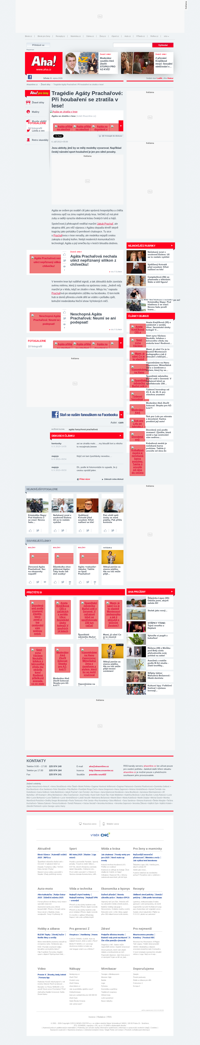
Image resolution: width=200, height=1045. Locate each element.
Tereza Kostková (59, 803)
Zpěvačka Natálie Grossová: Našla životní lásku (51, 993)
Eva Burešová (32, 789)
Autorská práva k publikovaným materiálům (59, 1028)
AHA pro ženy (136, 591)
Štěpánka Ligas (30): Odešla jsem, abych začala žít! (146, 866)
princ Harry (60, 806)
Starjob (135, 974)
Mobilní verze (112, 824)
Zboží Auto (73, 998)
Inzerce (92, 1017)
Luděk (159, 78)
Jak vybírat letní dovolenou (145, 860)
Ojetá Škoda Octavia (77, 1001)
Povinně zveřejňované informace (137, 1030)
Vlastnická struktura (74, 1030)
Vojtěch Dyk (153, 803)
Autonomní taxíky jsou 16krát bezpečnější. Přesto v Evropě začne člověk (51, 908)
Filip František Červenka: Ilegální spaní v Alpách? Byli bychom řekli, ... (51, 953)
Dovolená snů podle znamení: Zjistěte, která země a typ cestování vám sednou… (158, 434)
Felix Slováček (59, 789)
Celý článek (116, 272)
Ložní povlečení (107, 998)
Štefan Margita (159, 800)
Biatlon (87, 855)
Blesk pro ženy (44, 36)
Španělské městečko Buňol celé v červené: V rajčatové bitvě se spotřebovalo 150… (158, 380)
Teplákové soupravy (109, 992)
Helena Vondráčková (138, 789)
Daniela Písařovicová (144, 786)
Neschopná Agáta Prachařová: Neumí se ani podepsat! (93, 318)
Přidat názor (84, 479)
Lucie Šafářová (52, 798)
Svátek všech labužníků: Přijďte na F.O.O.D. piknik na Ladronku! (146, 913)
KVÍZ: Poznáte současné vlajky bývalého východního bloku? (49, 948)
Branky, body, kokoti (57, 975)
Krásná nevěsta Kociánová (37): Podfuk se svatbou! (113, 866)
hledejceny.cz (74, 974)
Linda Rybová (160, 795)
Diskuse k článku (63, 435)
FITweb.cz (140, 36)
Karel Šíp (105, 795)
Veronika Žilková (139, 803)
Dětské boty (105, 995)
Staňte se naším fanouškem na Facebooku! (87, 414)
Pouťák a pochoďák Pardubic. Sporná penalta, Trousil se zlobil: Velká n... (83, 863)
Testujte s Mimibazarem (110, 974)
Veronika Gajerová (123, 803)
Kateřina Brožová (132, 795)
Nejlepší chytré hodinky (80, 895)
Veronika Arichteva (105, 803)
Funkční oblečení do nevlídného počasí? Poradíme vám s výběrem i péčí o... (146, 874)
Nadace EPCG (123, 898)
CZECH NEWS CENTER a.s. (81, 1023)
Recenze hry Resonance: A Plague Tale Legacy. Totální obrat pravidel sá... (146, 943)
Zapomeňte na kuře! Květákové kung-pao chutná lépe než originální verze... (147, 908)
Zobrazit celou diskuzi (113, 479)
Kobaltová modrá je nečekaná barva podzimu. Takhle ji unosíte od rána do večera (156, 447)
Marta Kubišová (129, 798)
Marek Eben (116, 798)
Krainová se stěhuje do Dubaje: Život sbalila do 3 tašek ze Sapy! (115, 871)
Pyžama (104, 986)
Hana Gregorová (106, 789)
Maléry (35, 112)
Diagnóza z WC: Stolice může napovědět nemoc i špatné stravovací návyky (115, 946)
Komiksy (137, 938)
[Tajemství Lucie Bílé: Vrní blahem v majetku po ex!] (150, 293)
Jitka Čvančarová (70, 795)
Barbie (103, 980)
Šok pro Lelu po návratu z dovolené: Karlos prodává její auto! (159, 419)
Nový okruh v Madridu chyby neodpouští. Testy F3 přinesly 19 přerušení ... (50, 913)
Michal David (156, 798)
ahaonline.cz (150, 766)
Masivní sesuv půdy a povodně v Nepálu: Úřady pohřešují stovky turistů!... (50, 873)
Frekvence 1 (138, 983)
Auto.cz (128, 36)
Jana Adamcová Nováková (112, 792)
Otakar (170, 78)
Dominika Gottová (162, 786)
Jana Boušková (131, 792)
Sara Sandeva (129, 800)
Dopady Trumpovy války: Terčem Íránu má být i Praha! (50, 868)
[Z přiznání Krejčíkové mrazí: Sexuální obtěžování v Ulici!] (138, 63)
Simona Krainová (144, 800)
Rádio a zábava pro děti (142, 980)
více (165, 36)
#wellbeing (85, 935)
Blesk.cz (28, 36)
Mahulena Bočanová (100, 798)
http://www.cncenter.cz (101, 770)
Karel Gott (95, 795)
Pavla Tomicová (75, 800)
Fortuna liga (44, 978)
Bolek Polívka (84, 786)
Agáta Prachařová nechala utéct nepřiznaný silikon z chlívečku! (93, 260)
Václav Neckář (89, 803)
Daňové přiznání (108, 895)
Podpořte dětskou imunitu (113, 935)
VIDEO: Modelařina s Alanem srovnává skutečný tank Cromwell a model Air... (146, 948)
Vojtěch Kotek (165, 803)
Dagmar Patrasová (125, 786)
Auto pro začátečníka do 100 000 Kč (83, 995)
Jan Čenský (84, 792)
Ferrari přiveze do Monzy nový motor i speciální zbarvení (52, 903)
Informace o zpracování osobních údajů (134, 1028)
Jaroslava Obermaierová (150, 792)
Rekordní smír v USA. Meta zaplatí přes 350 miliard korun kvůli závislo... (115, 913)
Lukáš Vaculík (84, 798)
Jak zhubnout (107, 855)
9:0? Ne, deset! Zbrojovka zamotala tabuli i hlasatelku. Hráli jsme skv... (82, 868)
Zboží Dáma (74, 983)
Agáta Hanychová (34, 786)
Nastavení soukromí (58, 1030)
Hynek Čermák (155, 789)
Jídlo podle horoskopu (152, 898)
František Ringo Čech (88, 789)
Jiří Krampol (41, 795)
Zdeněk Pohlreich (34, 806)
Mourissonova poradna (143, 935)
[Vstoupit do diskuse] (44, 582)
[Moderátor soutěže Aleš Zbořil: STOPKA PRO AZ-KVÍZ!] (83, 63)
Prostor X (42, 975)
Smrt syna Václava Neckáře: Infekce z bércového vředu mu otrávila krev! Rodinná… (159, 339)
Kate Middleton (116, 795)
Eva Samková (46, 789)
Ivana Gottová (43, 792)
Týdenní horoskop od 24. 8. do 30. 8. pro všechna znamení (157, 392)
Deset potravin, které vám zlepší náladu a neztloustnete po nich (113, 951)
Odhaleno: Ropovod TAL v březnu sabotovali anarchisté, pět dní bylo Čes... (114, 876)
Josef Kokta (84, 795)
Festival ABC (149, 938)
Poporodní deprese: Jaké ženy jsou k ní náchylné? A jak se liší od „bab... (115, 956)
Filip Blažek (72, 789)
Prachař (57, 235)
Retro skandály (40, 140)
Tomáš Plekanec (75, 803)
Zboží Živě (73, 977)
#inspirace (74, 935)
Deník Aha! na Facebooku (30, 77)
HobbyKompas (75, 992)
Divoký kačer (58, 935)
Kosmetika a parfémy (109, 989)
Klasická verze (89, 824)
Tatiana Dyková (43, 803)
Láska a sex (38, 130)
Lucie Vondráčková (69, 798)
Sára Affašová (115, 800)
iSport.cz (115, 36)
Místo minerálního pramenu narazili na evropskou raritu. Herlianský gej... (52, 943)
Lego (103, 983)
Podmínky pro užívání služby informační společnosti (97, 1028)
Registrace (30, 49)
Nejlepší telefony (77, 898)
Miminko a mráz (152, 858)
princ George (48, 806)
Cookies (154, 1028)
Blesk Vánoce (44, 855)
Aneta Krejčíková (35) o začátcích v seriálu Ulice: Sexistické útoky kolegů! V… (158, 326)
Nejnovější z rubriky (141, 245)
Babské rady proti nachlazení (114, 938)
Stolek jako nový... (140, 870)
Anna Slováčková (58, 786)
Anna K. (46, 786)
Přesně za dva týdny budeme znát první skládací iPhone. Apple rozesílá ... (83, 906)
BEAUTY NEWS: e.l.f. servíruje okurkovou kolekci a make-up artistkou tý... (81, 945)
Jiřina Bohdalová (54, 795)
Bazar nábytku (106, 1001)
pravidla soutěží (97, 774)
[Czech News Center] (105, 835)
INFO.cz (47, 858)
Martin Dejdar (143, 798)
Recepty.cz (60, 36)
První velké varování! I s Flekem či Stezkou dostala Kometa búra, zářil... (83, 873)
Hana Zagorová (121, 789)
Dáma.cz (90, 36)
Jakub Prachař (105, 223)
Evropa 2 (136, 986)
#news (95, 935)
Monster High (106, 977)
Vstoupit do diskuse (112, 136)
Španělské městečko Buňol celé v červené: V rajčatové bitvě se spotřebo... (50, 863)
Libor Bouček (146, 795)
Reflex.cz (154, 36)
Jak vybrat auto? (75, 1004)
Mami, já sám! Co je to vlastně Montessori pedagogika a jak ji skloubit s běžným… (158, 353)
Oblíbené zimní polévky (143, 895)
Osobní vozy (74, 980)
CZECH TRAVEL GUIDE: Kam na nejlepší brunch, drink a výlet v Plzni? (83, 940)
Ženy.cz (103, 36)
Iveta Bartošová (57, 792)
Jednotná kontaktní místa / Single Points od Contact (103, 1030)
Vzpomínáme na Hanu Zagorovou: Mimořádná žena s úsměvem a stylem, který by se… (158, 366)
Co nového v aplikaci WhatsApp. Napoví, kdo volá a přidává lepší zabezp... (81, 916)
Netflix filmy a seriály (47, 938)
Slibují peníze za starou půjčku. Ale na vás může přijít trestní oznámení (111, 666)
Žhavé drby (45, 84)
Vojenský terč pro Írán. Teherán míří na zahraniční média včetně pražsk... (115, 903)
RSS (109, 1017)
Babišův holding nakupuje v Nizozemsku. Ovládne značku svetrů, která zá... (115, 908)
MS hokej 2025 (76, 855)
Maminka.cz (76, 36)
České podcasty (139, 977)
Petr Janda (88, 800)
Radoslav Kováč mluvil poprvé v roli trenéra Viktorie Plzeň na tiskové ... (51, 983)
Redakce (101, 1017)
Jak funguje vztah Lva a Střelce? (81, 949)
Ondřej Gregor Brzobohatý (56, 800)
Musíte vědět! (39, 121)
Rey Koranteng (101, 800)
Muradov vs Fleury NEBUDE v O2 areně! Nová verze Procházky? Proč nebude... (52, 988)
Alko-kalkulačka (45, 895)
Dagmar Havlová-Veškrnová (103, 786)
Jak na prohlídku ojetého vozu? (81, 989)
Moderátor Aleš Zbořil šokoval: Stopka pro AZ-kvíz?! (159, 405)
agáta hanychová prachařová (83, 429)
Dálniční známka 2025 (53, 898)
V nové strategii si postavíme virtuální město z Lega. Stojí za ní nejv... (147, 953)
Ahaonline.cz (32, 84)
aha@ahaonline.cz (99, 766)
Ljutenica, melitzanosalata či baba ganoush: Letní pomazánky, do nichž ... (147, 903)
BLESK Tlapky (44, 935)
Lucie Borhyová (38, 798)
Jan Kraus (95, 792)
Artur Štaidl (72, 786)
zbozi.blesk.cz (74, 986)
